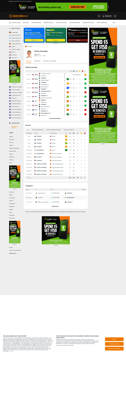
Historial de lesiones (49, 61)
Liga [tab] (28, 129)
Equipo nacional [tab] (69, 129)
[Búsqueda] (99, 16)
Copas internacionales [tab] (53, 129)
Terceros (11, 351)
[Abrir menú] (115, 16)
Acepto (114, 339)
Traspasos (37, 61)
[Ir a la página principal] (22, 16)
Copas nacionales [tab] (37, 129)
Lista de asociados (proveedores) (65, 345)
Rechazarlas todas (114, 344)
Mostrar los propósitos (114, 348)
